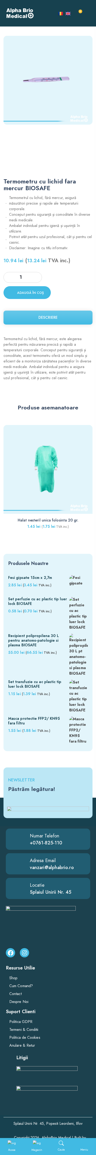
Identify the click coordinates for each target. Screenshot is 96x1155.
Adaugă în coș (30, 292)
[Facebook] (10, 952)
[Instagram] (24, 952)
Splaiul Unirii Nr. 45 (50, 892)
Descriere (48, 317)
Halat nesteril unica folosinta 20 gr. (48, 520)
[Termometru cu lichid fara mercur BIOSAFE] (48, 164)
